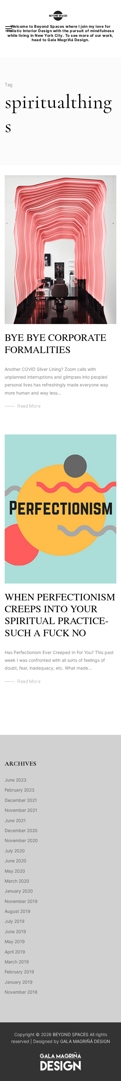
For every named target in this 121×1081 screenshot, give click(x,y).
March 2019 (17, 961)
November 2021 (21, 810)
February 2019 (19, 971)
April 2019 (15, 951)
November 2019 (21, 901)
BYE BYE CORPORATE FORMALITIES (55, 343)
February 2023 (19, 790)
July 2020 (15, 850)
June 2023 (15, 780)
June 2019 (15, 931)
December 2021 (21, 800)
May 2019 (15, 941)
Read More (28, 406)
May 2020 (15, 871)
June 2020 (15, 860)
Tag (9, 84)
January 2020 (19, 891)
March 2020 (17, 881)
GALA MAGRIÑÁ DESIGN (85, 1041)
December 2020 (21, 830)
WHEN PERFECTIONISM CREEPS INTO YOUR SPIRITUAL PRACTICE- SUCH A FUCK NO (60, 614)
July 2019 (15, 921)
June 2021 (15, 820)
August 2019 (17, 911)
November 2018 (21, 992)
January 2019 (19, 982)
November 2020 (21, 840)
